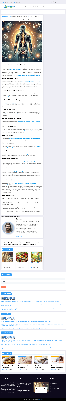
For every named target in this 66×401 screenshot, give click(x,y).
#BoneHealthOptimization (15, 16)
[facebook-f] (49, 2)
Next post (25, 240)
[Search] (56, 7)
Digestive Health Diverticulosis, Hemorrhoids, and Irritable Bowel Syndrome (7, 366)
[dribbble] (56, 2)
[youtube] (62, 2)
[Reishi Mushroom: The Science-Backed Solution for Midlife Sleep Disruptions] (7, 256)
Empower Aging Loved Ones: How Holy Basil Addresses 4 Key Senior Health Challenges (21, 264)
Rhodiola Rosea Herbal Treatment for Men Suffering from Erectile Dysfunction (41, 366)
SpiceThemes (40, 399)
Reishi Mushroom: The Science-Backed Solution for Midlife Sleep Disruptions (7, 264)
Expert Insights (54, 383)
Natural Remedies (28, 7)
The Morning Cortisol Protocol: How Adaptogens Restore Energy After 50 (35, 264)
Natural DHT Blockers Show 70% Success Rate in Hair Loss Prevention (31, 243)
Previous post (18, 240)
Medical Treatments (37, 7)
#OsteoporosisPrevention (23, 16)
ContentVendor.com (24, 234)
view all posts (19, 236)
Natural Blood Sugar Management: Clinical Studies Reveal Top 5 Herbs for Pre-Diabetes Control (12, 243)
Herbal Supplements (47, 7)
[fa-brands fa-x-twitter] (53, 2)
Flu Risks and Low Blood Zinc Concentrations (23, 366)
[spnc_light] (59, 7)
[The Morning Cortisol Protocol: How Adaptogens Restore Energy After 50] (36, 256)
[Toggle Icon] (61, 7)
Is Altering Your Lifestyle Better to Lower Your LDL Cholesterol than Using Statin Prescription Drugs (57, 366)
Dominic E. (31, 16)
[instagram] (59, 2)
